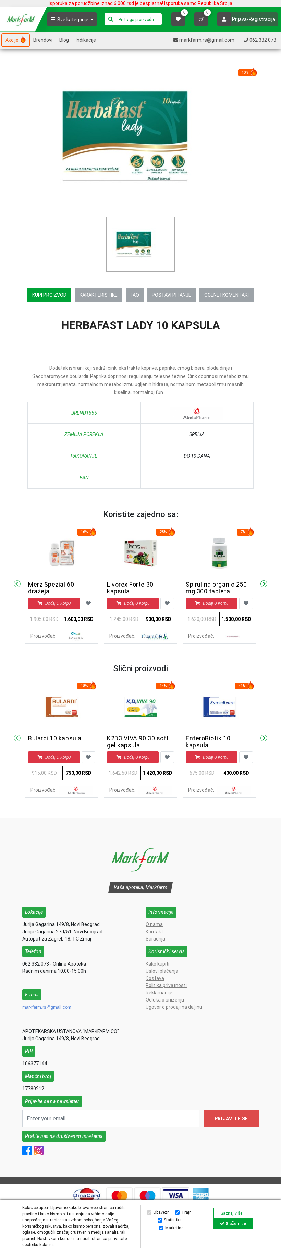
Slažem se (235, 1223)
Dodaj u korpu (58, 603)
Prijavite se (231, 1118)
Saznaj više (231, 1213)
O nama (154, 924)
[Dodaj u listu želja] (88, 603)
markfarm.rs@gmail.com (46, 1007)
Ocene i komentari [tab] (226, 295)
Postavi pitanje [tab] (171, 295)
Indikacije (86, 40)
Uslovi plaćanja (162, 971)
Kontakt (154, 931)
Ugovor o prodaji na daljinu (174, 1007)
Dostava (155, 978)
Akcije (12, 40)
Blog (64, 40)
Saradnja (155, 939)
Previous (17, 584)
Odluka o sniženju (165, 1000)
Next (263, 584)
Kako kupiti (157, 964)
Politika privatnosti (166, 985)
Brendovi (42, 40)
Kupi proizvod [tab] (49, 295)
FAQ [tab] (135, 295)
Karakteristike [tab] (99, 295)
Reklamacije (159, 992)
